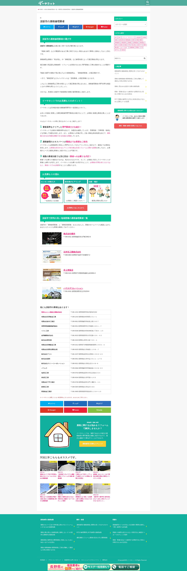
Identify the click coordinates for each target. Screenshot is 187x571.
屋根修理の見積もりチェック (92, 444)
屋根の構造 (139, 40)
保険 (116, 40)
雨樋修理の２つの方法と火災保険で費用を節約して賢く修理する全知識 (129, 526)
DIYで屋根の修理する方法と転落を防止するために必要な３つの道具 (130, 100)
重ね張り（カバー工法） (121, 47)
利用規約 (42, 560)
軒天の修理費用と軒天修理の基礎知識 (89, 532)
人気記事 (138, 37)
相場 (125, 45)
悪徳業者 (135, 42)
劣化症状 (121, 40)
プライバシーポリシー (54, 560)
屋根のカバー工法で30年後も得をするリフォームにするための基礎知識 (57, 526)
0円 (116, 37)
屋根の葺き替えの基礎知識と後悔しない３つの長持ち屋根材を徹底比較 (57, 533)
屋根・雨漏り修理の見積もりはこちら (130, 125)
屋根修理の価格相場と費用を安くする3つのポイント (130, 72)
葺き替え (134, 45)
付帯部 (144, 37)
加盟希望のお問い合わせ (71, 560)
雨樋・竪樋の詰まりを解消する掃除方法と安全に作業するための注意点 (129, 93)
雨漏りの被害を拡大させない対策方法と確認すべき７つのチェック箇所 (129, 533)
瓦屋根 (121, 45)
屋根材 (129, 42)
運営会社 (104, 560)
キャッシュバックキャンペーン (90, 560)
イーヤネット (131, 560)
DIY (119, 37)
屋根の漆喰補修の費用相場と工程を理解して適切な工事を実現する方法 (129, 80)
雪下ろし (117, 50)
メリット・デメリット (128, 37)
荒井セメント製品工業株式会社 (51, 312)
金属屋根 (132, 47)
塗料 (133, 40)
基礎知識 (128, 40)
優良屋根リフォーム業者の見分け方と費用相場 (92, 537)
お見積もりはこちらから (75, 208)
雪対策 (123, 50)
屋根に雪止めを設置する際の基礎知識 (127, 86)
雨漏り (138, 47)
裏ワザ (140, 45)
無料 (116, 45)
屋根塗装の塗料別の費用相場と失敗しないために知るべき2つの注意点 (57, 541)
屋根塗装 (123, 42)
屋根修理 (117, 42)
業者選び (142, 42)
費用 (145, 45)
